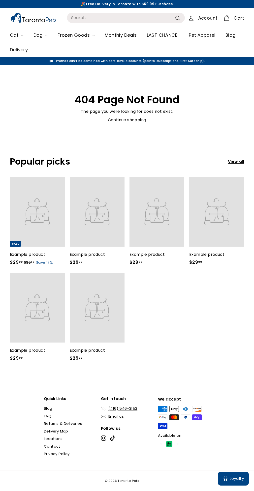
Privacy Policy (57, 453)
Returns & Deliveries (63, 423)
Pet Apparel (202, 35)
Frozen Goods (74, 35)
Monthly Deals (121, 35)
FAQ (47, 416)
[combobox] (126, 18)
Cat (15, 35)
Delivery (19, 50)
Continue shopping (127, 120)
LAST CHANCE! (163, 35)
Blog (230, 35)
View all (236, 161)
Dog (38, 35)
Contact (52, 446)
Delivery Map (56, 431)
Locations (53, 438)
